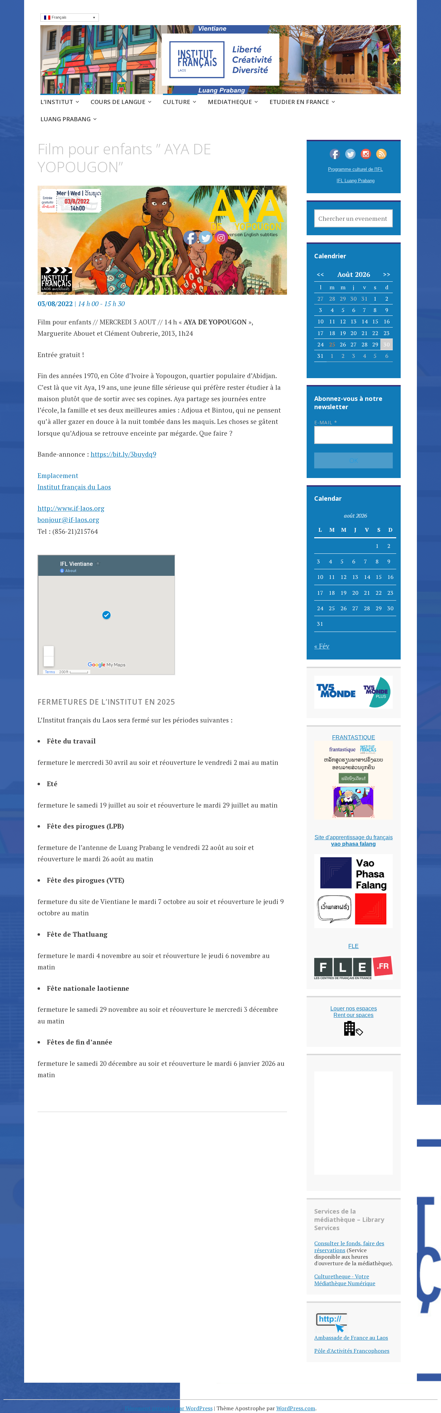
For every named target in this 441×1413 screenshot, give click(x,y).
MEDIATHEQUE (230, 102)
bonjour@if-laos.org (68, 519)
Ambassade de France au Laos (351, 1337)
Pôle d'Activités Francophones (351, 1350)
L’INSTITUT (56, 102)
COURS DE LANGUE (118, 102)
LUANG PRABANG (65, 119)
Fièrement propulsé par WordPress (169, 1408)
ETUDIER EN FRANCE (299, 102)
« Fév (321, 646)
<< (320, 274)
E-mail (325, 422)
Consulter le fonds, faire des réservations (349, 1246)
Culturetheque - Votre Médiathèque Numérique (344, 1279)
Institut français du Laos (74, 486)
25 (332, 344)
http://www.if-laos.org (71, 508)
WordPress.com (295, 1408)
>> (386, 274)
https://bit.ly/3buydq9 (123, 454)
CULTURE (176, 102)
